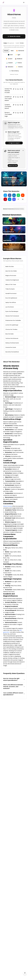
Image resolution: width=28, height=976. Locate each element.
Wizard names (7, 506)
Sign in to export (15, 143)
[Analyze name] (18, 89)
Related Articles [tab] (19, 209)
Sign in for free (13, 165)
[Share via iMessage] (18, 199)
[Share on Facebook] (9, 195)
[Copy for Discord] (14, 199)
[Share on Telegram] (9, 199)
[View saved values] (25, 973)
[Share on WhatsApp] (18, 195)
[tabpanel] (14, 232)
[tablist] (14, 208)
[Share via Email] (22, 199)
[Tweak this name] (14, 89)
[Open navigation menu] (24, 2)
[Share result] (20, 89)
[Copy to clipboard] (22, 89)
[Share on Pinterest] (5, 199)
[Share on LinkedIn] (14, 195)
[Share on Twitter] (5, 195)
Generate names (15, 36)
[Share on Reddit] (22, 195)
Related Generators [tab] (9, 209)
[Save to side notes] (16, 89)
